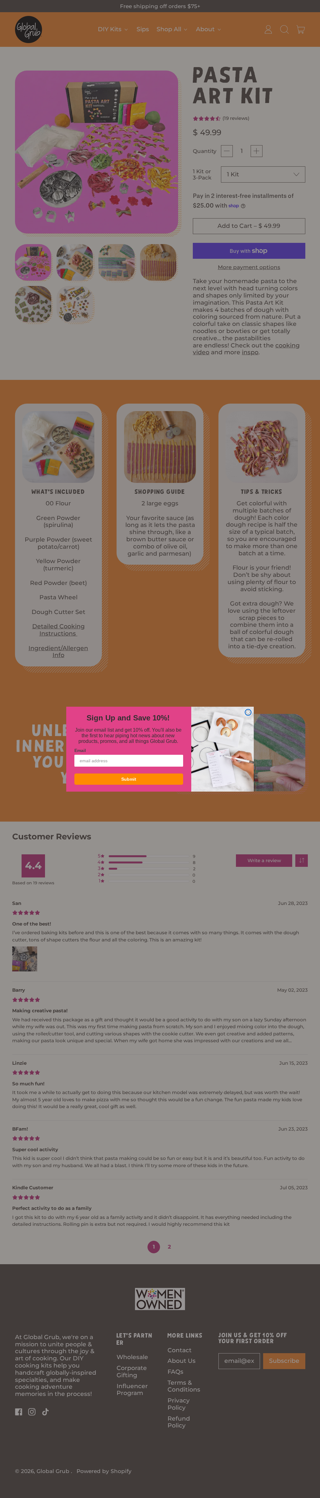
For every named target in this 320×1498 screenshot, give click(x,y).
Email (80, 750)
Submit (128, 779)
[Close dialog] (248, 712)
